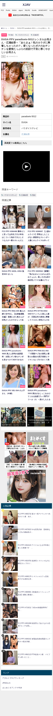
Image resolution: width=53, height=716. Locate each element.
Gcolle (34, 10)
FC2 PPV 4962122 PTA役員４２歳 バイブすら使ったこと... (34, 656)
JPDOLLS (6, 683)
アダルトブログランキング (13, 678)
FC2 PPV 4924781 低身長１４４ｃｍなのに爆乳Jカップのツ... (34, 562)
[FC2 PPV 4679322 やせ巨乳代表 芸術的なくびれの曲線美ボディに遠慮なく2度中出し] (26, 525)
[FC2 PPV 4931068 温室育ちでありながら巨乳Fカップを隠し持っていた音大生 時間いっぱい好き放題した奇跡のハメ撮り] (26, 619)
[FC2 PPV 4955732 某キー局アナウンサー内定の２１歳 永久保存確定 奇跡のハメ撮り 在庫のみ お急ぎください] (26, 510)
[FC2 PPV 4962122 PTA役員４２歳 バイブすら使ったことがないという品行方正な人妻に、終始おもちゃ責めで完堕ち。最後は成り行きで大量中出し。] (26, 650)
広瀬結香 (36, 35)
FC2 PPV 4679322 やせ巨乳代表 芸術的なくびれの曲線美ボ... (34, 531)
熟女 (12, 35)
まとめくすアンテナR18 (12, 688)
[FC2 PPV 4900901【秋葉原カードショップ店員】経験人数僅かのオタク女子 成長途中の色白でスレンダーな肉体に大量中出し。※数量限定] (26, 588)
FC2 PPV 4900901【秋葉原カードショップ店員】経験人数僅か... (34, 593)
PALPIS (27, 10)
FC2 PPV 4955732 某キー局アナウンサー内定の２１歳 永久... (34, 515)
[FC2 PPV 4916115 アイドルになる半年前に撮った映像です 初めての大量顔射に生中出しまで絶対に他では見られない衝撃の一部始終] (26, 541)
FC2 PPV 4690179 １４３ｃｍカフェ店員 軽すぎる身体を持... (34, 578)
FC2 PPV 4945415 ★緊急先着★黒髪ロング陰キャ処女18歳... (34, 640)
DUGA (14, 10)
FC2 (2, 10)
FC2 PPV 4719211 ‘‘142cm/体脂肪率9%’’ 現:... (33, 609)
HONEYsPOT (43, 10)
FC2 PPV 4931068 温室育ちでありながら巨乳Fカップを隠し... (34, 624)
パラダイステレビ (23, 35)
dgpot (21, 10)
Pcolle (8, 10)
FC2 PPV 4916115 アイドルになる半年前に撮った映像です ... (34, 546)
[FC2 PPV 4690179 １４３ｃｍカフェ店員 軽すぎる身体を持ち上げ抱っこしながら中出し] (26, 572)
